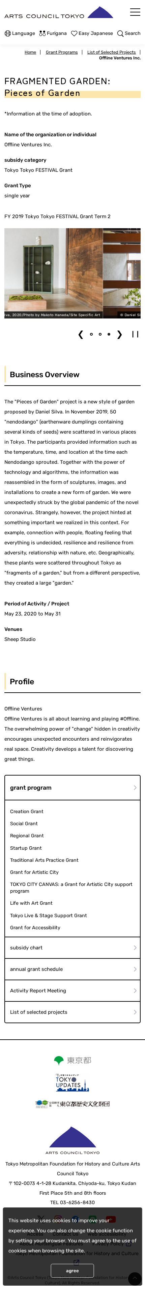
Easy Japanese (96, 33)
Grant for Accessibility (35, 928)
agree (72, 1270)
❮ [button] (80, 334)
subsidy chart (26, 948)
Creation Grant (27, 811)
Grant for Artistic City (34, 872)
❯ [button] (119, 334)
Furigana (57, 33)
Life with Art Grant (31, 903)
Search (133, 33)
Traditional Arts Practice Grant (44, 860)
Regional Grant (27, 836)
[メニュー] (135, 12)
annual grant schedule (36, 969)
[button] (91, 334)
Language (23, 33)
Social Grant (24, 824)
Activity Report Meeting (38, 991)
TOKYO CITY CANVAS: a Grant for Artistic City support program (71, 888)
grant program (31, 787)
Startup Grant (26, 848)
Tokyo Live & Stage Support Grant (48, 916)
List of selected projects (38, 1012)
